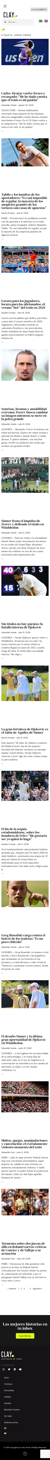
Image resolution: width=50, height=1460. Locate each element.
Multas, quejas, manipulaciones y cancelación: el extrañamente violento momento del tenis (24, 1143)
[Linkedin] (14, 1369)
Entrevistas (9, 1390)
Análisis (7, 1397)
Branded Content (12, 1409)
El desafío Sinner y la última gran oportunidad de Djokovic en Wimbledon (23, 1039)
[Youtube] (20, 1369)
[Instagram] (3, 1369)
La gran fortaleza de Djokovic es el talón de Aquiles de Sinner (24, 731)
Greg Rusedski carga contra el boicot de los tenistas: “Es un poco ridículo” (23, 938)
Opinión (7, 1403)
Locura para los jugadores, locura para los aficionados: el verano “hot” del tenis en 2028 (23, 304)
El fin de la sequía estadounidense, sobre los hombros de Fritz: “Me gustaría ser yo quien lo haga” (24, 834)
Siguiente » (37, 1288)
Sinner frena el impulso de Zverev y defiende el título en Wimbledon (22, 524)
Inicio (6, 1377)
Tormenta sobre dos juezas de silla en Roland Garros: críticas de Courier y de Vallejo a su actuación (23, 1248)
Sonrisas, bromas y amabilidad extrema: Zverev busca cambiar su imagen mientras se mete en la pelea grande (24, 414)
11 (30, 1288)
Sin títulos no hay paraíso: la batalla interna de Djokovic (22, 625)
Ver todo (8, 1416)
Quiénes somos (11, 1422)
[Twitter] (9, 1369)
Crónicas (8, 1384)
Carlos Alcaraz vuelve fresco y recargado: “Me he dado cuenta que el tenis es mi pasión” (24, 96)
